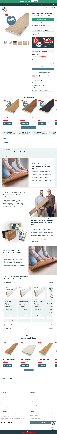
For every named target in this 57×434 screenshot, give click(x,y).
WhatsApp (3, 403)
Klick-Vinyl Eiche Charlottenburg (10, 117)
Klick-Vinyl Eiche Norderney (9, 359)
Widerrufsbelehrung (34, 399)
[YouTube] (12, 422)
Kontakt (2, 401)
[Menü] (55, 422)
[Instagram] (5, 422)
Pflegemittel (28, 328)
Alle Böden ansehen (28, 370)
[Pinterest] (9, 422)
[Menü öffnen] (54, 8)
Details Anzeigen (10, 320)
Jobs (2, 405)
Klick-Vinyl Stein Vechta (25, 359)
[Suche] (49, 8)
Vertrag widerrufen (33, 401)
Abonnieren (43, 422)
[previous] (4, 111)
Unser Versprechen (4, 395)
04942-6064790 (47, 90)
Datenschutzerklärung (34, 403)
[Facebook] (2, 422)
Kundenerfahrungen (5, 407)
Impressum (32, 395)
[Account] (46, 8)
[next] (53, 111)
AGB (30, 397)
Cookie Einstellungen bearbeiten (36, 405)
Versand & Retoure (4, 397)
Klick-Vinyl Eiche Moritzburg (44, 117)
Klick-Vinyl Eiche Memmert (43, 359)
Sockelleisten (28, 282)
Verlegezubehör (28, 325)
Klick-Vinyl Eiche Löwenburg (26, 117)
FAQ (1, 399)
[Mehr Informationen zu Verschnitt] (42, 66)
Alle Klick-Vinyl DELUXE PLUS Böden (28, 127)
